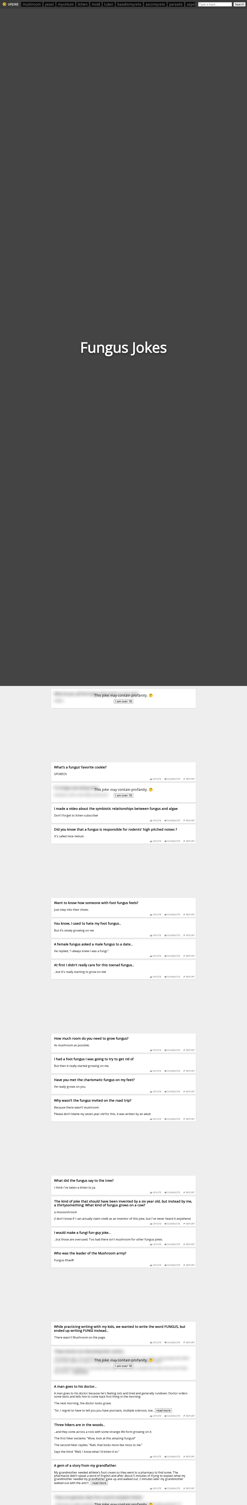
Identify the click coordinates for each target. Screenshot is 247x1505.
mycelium (66, 4)
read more (163, 1410)
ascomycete (155, 4)
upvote (156, 779)
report (190, 779)
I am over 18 (123, 701)
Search (239, 4)
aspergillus (196, 4)
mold (96, 4)
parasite (176, 4)
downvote (173, 779)
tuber (108, 4)
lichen (83, 4)
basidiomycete (129, 4)
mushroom (32, 4)
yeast (49, 4)
